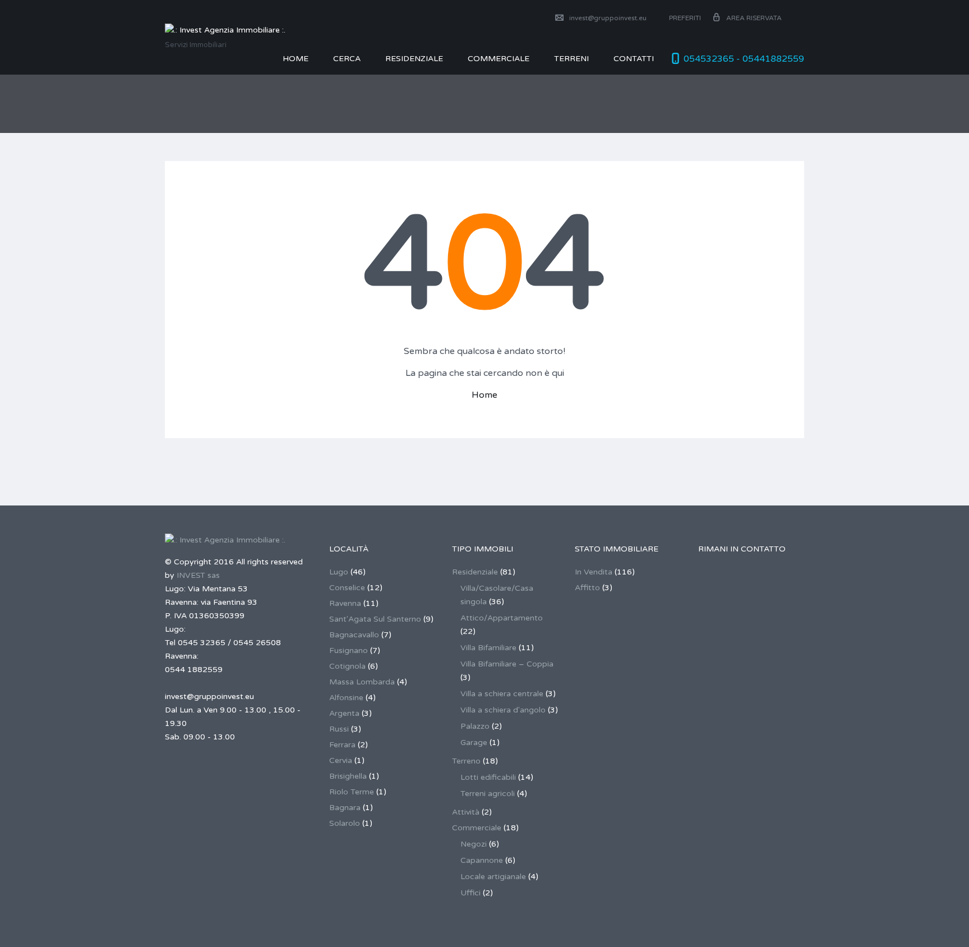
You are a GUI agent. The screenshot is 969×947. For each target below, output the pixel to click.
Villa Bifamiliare (488, 647)
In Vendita (593, 572)
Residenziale (414, 58)
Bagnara (345, 807)
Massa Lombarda (362, 682)
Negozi (473, 844)
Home (295, 58)
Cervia (340, 760)
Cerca (347, 58)
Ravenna (345, 603)
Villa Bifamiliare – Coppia (506, 664)
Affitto (587, 587)
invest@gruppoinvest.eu (608, 18)
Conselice (347, 587)
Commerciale (476, 828)
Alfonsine (346, 697)
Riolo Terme (351, 792)
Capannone (481, 860)
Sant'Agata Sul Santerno (375, 619)
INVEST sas (198, 575)
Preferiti (684, 18)
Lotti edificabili (488, 777)
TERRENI (571, 58)
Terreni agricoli (487, 793)
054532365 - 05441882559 (744, 59)
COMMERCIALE (498, 58)
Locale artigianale (493, 876)
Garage (473, 742)
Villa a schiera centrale (501, 693)
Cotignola (347, 666)
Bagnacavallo (354, 635)
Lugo (338, 572)
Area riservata (754, 18)
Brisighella (348, 776)
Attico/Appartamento (501, 618)
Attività (465, 812)
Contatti (633, 58)
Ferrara (342, 745)
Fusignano (348, 650)
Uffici (470, 893)
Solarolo (344, 823)
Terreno (466, 761)
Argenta (344, 713)
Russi (339, 729)
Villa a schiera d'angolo (503, 710)
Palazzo (475, 726)
